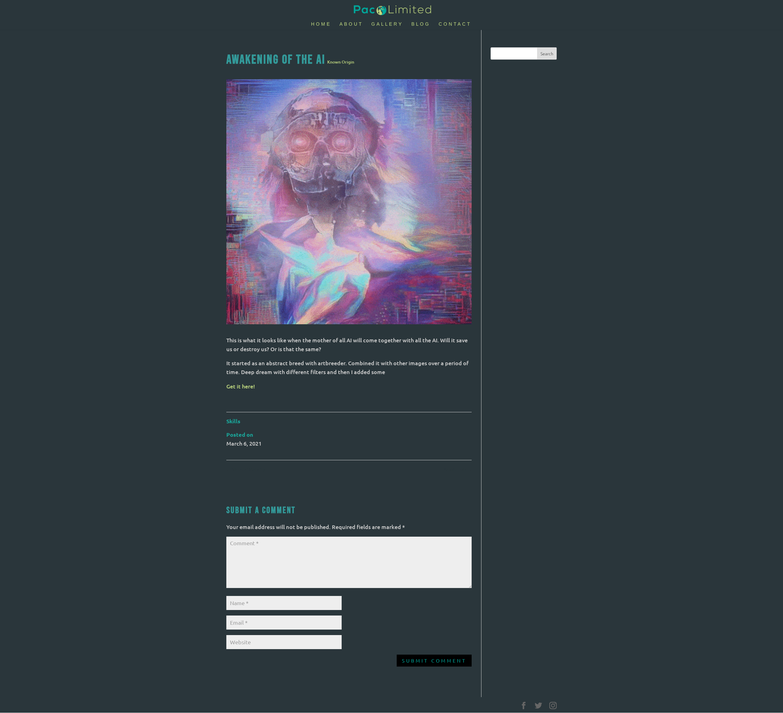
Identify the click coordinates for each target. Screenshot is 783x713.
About (351, 24)
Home (321, 24)
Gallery (387, 24)
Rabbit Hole (457, 469)
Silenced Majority (245, 469)
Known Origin (340, 62)
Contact (455, 24)
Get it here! (240, 386)
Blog (420, 24)
